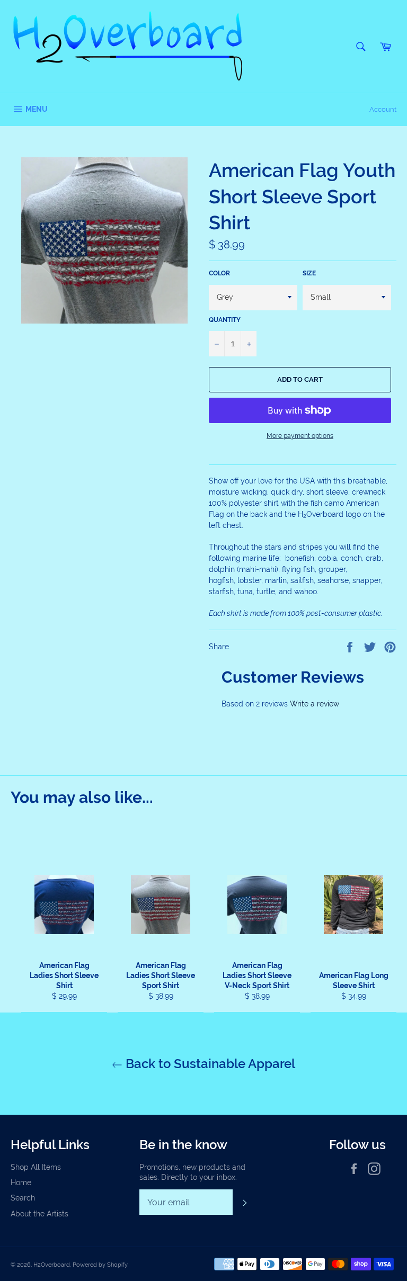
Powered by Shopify (100, 1264)
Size (309, 273)
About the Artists (39, 1214)
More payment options (300, 436)
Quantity (225, 320)
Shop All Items (36, 1167)
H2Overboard (51, 1264)
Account (382, 109)
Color (219, 273)
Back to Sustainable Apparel (208, 1063)
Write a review (314, 704)
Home (21, 1182)
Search (23, 1198)
